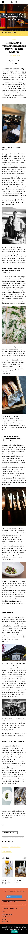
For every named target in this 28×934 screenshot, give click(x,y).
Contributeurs (6, 917)
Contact (4, 919)
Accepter (14, 931)
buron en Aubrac (8, 815)
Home (3, 912)
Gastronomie (15, 846)
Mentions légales (7, 922)
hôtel (22, 619)
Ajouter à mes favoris (9, 832)
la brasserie (19, 260)
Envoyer (24, 904)
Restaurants (7, 851)
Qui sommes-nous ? (7, 914)
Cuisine (5, 846)
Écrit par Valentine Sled (14, 61)
